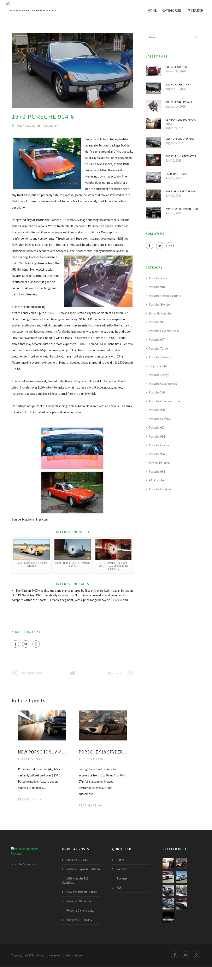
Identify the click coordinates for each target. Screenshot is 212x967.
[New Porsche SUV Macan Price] (42, 725)
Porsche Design (159, 375)
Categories (172, 10)
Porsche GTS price (177, 67)
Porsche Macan (159, 278)
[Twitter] (25, 644)
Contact (121, 869)
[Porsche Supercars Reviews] (37, 6)
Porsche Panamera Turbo (165, 296)
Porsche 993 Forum (78, 901)
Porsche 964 (157, 472)
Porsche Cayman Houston (83, 869)
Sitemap (121, 878)
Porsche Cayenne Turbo (164, 401)
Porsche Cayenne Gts (163, 384)
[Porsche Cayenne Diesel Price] (168, 903)
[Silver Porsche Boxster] (181, 877)
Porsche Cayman (159, 445)
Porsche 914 (50, 125)
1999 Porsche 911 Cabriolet (75, 880)
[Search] (196, 37)
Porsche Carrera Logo (80, 910)
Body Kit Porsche (160, 313)
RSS (119, 888)
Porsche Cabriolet (160, 489)
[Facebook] (15, 644)
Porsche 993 (157, 428)
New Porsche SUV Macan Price (42, 752)
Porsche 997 (157, 340)
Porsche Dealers (159, 357)
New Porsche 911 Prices (81, 892)
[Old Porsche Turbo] (168, 917)
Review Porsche (159, 463)
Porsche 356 (157, 392)
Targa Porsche (158, 366)
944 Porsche (157, 480)
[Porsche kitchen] (168, 890)
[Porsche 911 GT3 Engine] (181, 890)
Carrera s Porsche (177, 174)
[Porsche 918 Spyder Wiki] (103, 725)
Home (152, 10)
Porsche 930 (157, 410)
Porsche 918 (157, 287)
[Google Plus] (36, 644)
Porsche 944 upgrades (179, 102)
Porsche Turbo (158, 348)
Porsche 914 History (79, 920)
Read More (27, 799)
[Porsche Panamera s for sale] (168, 877)
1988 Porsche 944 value (179, 138)
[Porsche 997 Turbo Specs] (181, 903)
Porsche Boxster (160, 304)
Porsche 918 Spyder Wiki (103, 752)
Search (197, 10)
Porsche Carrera (159, 419)
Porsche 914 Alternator (180, 156)
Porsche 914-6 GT (77, 860)
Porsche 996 (157, 454)
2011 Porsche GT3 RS (178, 84)
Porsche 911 (157, 322)
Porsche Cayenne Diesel (164, 331)
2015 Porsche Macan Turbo (182, 209)
